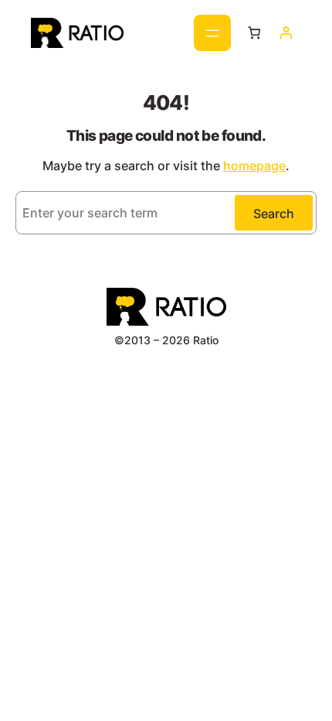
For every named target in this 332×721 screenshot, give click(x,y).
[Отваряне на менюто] (212, 33)
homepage (254, 165)
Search (273, 213)
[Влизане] (285, 33)
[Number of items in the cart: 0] (254, 33)
